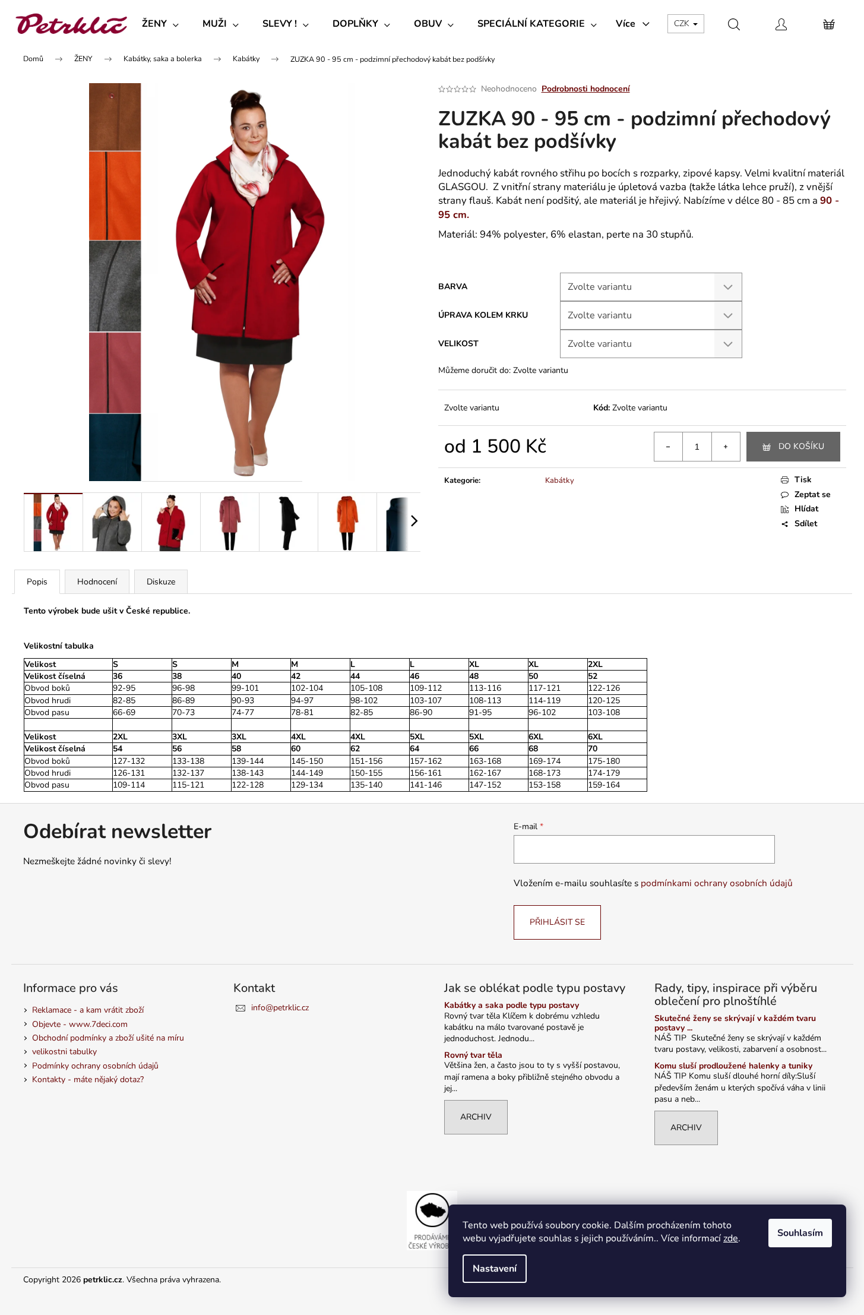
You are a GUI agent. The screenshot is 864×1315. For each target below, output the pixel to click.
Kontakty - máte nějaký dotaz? (88, 1079)
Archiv (476, 1117)
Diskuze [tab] (161, 581)
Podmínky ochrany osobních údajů (95, 1065)
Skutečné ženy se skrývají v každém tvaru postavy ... (735, 1023)
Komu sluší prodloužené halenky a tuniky (733, 1065)
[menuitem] (160, 24)
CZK (683, 23)
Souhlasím (800, 1233)
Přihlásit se (557, 922)
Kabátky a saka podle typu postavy (511, 1005)
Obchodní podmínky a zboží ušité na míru (108, 1038)
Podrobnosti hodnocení (586, 88)
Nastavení (495, 1268)
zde (730, 1238)
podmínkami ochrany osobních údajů (717, 883)
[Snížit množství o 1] (668, 446)
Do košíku (801, 446)
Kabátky (559, 480)
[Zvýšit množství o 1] (725, 446)
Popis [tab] (37, 581)
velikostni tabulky (64, 1051)
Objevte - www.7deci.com (80, 1024)
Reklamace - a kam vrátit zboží (88, 1010)
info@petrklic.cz (280, 1007)
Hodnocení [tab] (97, 581)
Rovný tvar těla (473, 1055)
